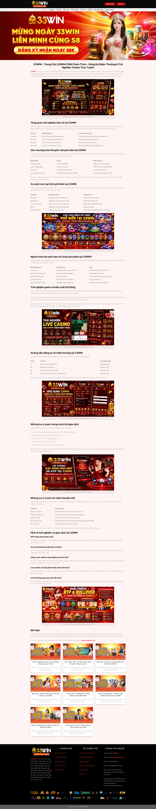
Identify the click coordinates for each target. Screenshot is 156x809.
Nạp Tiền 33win (60, 761)
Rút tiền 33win (60, 766)
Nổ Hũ (58, 10)
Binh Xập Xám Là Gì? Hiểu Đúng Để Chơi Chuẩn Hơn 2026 (78, 726)
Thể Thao (75, 10)
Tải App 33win (60, 770)
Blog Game (109, 10)
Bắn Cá (66, 10)
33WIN (33, 71)
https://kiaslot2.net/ (117, 757)
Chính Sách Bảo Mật (86, 757)
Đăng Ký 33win (60, 753)
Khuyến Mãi (98, 10)
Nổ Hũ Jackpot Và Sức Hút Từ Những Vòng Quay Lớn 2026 (45, 663)
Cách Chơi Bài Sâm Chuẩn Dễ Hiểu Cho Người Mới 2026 (45, 726)
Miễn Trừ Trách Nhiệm (86, 766)
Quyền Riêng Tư (84, 761)
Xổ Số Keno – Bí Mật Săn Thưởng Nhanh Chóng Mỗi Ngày (78, 695)
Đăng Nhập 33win (61, 757)
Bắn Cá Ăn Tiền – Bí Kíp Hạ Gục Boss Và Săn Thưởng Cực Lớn (78, 663)
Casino (51, 10)
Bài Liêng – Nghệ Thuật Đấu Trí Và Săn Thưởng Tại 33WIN (45, 695)
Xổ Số (89, 10)
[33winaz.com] (40, 4)
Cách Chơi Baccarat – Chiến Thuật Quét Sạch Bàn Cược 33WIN (110, 695)
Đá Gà (83, 10)
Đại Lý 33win (83, 770)
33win (44, 10)
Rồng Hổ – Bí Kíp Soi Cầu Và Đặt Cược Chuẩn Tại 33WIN (110, 663)
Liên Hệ (81, 774)
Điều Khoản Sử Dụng (86, 753)
